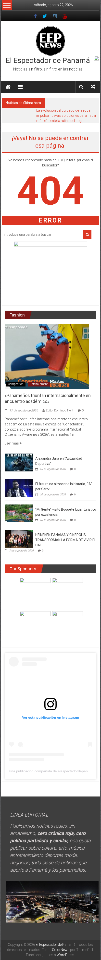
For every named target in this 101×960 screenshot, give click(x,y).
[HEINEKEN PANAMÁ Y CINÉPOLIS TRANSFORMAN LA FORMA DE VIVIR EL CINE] (19, 538)
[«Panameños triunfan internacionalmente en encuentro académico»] (47, 356)
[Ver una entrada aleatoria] (93, 86)
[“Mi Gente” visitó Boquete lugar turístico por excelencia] (19, 513)
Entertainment (39, 384)
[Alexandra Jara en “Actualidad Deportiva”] (19, 462)
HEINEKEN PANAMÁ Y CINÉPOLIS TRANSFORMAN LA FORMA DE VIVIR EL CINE (65, 540)
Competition (16, 384)
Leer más (12, 443)
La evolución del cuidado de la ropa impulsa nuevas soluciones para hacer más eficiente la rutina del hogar (66, 115)
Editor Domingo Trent (59, 410)
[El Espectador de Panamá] (8, 87)
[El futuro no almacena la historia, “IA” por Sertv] (19, 488)
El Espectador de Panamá (48, 60)
